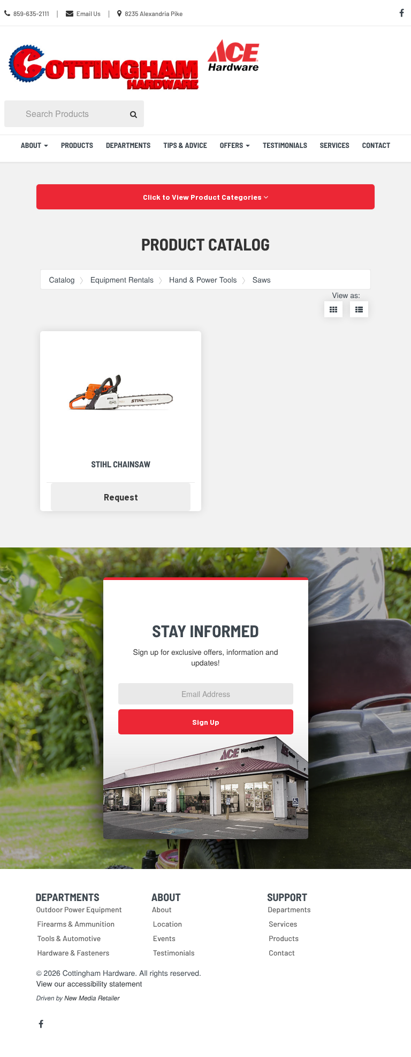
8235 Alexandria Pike (153, 14)
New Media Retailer (91, 998)
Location (167, 923)
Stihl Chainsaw (120, 464)
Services (334, 145)
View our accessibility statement (89, 983)
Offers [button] (232, 145)
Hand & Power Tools (203, 279)
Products (77, 145)
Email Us (89, 14)
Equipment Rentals (122, 279)
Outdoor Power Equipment (78, 909)
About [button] (32, 145)
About (162, 909)
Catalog (61, 279)
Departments (128, 145)
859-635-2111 (31, 14)
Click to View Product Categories (203, 196)
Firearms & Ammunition (76, 923)
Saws (262, 279)
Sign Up (205, 721)
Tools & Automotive (69, 938)
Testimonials (285, 145)
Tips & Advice (185, 145)
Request (142, 496)
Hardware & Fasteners (73, 952)
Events (164, 938)
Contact (376, 145)
